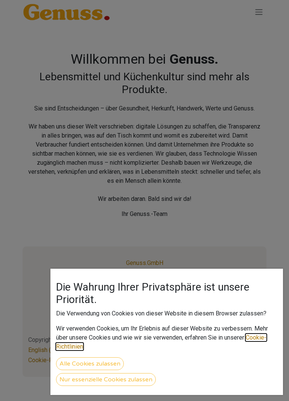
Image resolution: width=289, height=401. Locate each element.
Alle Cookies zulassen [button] (89, 363)
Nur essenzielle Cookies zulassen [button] (105, 379)
